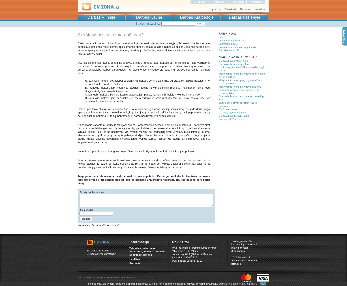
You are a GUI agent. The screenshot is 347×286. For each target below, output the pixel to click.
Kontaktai (260, 9)
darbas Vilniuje (99, 277)
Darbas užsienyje (244, 17)
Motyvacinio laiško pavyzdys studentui (240, 86)
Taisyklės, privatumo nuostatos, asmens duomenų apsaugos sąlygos (147, 251)
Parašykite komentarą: (92, 192)
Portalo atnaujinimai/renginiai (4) (237, 47)
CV (199, 2)
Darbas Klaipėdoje (197, 17)
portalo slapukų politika (245, 283)
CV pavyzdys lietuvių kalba (234, 116)
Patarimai (230, 9)
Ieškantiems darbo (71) (232, 40)
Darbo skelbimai (85, 277)
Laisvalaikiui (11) (228, 44)
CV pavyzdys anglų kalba (233, 112)
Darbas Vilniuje (101, 17)
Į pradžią (216, 9)
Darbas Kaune (149, 17)
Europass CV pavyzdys (232, 119)
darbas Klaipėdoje (128, 277)
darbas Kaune (113, 277)
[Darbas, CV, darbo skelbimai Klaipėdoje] (107, 10)
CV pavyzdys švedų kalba (233, 61)
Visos (222, 37)
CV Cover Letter (228, 109)
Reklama (245, 9)
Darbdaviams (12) (229, 50)
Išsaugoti (86, 219)
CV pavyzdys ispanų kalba (234, 64)
